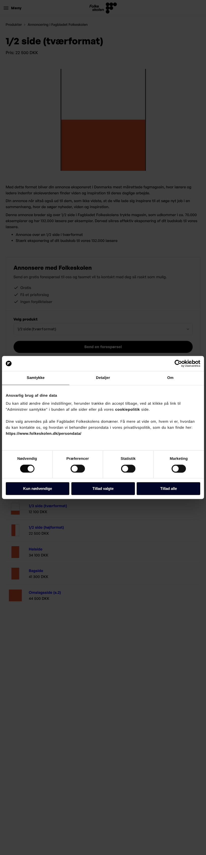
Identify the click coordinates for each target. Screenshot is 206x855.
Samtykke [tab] (36, 378)
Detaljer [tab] (103, 378)
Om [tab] (170, 378)
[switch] (78, 469)
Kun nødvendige (37, 489)
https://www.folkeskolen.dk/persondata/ (43, 434)
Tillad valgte (103, 489)
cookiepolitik (127, 409)
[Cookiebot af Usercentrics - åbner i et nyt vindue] (178, 363)
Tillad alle (168, 489)
